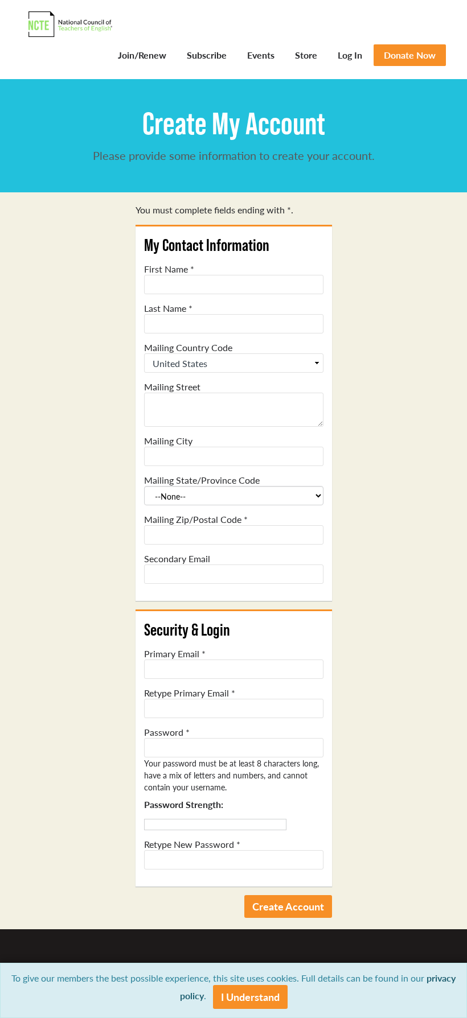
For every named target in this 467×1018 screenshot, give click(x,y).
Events (261, 54)
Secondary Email (177, 558)
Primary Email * (175, 654)
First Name (169, 269)
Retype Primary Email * (189, 693)
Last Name (168, 308)
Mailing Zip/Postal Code (196, 519)
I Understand (250, 997)
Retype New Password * (192, 844)
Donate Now (410, 54)
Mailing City (168, 441)
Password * (167, 732)
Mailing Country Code (188, 347)
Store (306, 54)
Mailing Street (172, 387)
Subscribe (207, 54)
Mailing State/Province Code (202, 480)
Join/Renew (142, 54)
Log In (350, 54)
